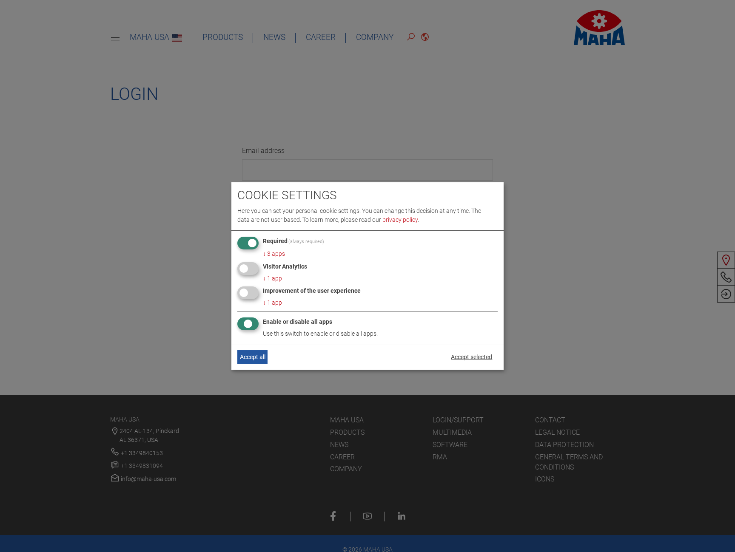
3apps (274, 253)
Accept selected (471, 357)
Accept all (252, 357)
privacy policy (400, 219)
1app (272, 278)
